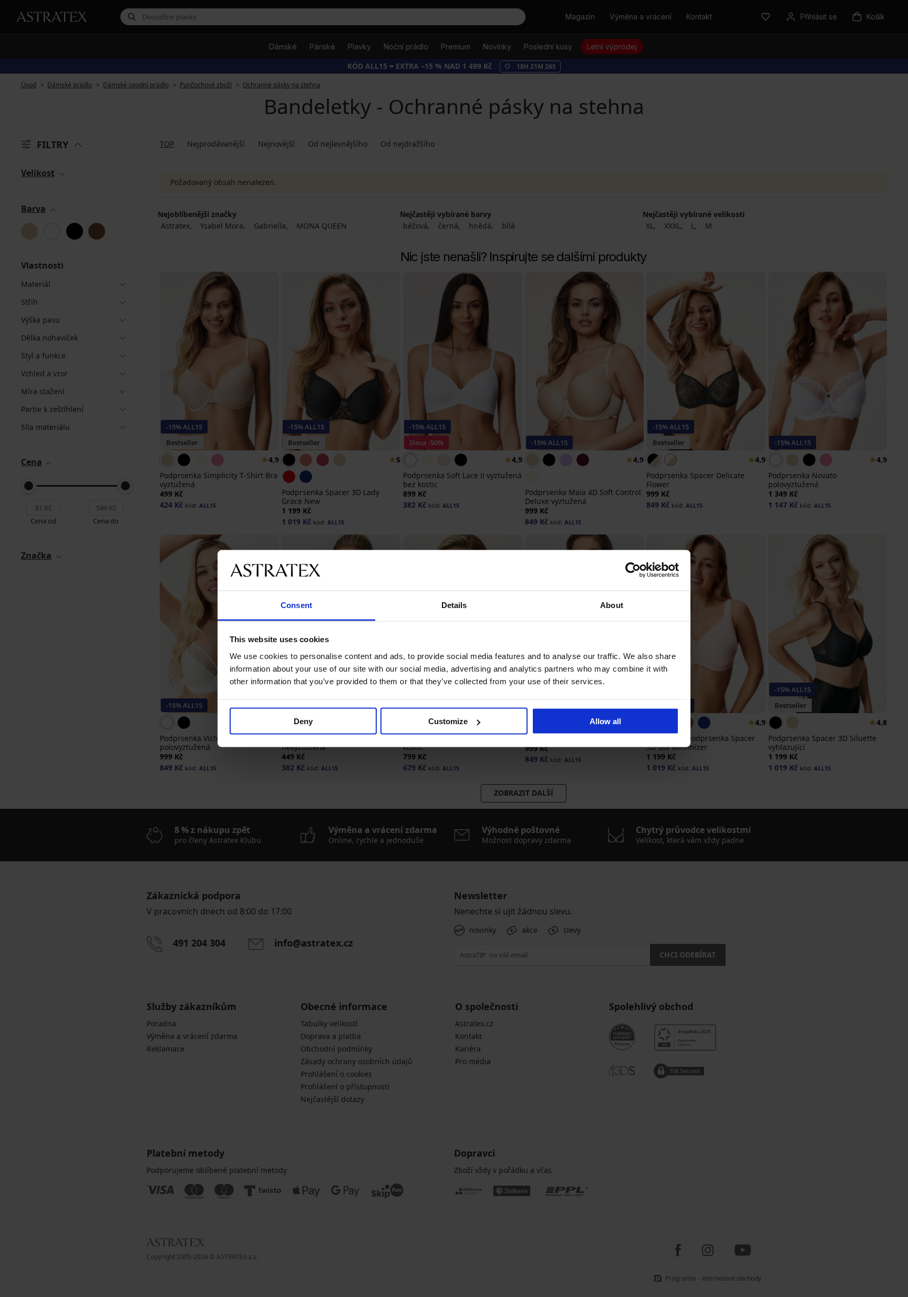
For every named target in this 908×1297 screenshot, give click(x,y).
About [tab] (611, 604)
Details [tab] (454, 604)
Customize (448, 721)
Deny (303, 721)
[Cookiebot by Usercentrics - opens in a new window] (633, 570)
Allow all (605, 721)
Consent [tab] (296, 604)
